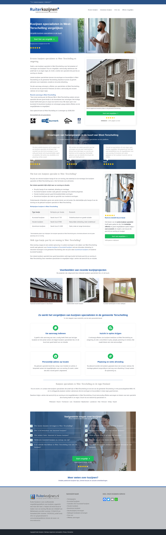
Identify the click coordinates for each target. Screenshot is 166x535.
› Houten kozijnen (72, 506)
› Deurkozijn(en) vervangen (75, 511)
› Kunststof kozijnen (73, 501)
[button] (55, 426)
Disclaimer (70, 532)
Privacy (65, 532)
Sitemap (46, 532)
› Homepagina (71, 499)
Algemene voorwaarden (55, 532)
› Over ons (69, 515)
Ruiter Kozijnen (39, 532)
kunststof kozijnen (66, 247)
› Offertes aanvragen (73, 517)
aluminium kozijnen (81, 250)
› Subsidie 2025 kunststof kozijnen (77, 504)
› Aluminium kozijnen (73, 508)
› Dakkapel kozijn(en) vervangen (76, 513)
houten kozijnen (52, 247)
